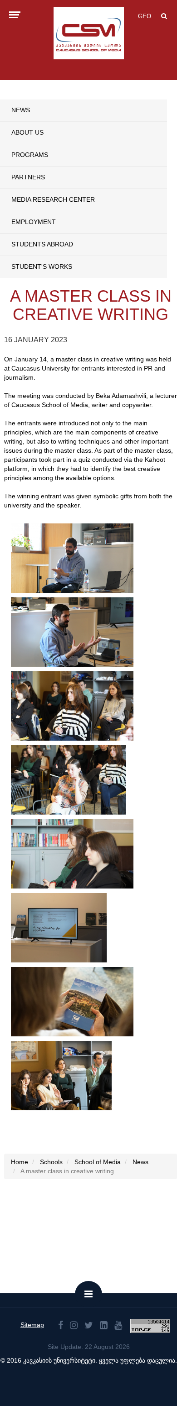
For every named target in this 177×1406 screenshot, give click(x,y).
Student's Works (41, 266)
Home (19, 1162)
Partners (28, 177)
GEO (144, 16)
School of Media (97, 1162)
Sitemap (32, 1324)
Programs (29, 154)
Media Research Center (53, 199)
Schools (51, 1162)
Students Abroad (42, 244)
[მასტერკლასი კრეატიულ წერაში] (72, 558)
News (20, 110)
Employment (33, 221)
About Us (27, 132)
